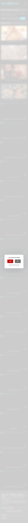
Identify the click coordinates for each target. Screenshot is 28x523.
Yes (10, 261)
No (18, 261)
